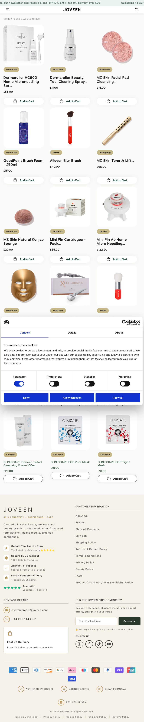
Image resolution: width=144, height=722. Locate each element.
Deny (26, 397)
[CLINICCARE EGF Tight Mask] (117, 430)
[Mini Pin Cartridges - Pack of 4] (70, 207)
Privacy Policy (85, 562)
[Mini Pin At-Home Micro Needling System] (117, 207)
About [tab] (119, 332)
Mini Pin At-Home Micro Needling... (112, 241)
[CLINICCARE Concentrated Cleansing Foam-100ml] (23, 430)
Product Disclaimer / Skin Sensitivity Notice (104, 582)
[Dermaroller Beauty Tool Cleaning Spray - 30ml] (70, 45)
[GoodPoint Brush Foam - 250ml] (24, 128)
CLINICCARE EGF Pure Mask (70, 462)
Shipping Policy (86, 542)
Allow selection (72, 397)
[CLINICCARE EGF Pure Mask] (70, 430)
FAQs (79, 575)
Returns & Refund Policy (91, 549)
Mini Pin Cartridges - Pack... (68, 241)
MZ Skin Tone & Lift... (115, 160)
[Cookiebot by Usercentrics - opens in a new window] (124, 322)
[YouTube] (109, 644)
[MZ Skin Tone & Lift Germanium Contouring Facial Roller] (117, 128)
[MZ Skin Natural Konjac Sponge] (24, 207)
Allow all (118, 397)
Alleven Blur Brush (65, 160)
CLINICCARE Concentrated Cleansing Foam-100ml (23, 463)
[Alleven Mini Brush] (117, 285)
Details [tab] (72, 332)
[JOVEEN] (72, 10)
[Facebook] (89, 644)
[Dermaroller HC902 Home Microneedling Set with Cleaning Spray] (24, 45)
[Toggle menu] (7, 10)
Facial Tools (11, 69)
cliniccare (58, 454)
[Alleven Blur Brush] (70, 128)
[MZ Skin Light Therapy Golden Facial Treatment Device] (24, 285)
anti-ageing (105, 152)
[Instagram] (79, 644)
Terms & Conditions (88, 555)
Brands (80, 522)
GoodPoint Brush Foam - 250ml (24, 162)
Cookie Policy (84, 569)
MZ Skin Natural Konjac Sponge (24, 241)
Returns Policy (121, 717)
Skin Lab (81, 535)
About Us (82, 515)
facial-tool (57, 231)
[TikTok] (99, 644)
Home (7, 19)
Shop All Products (87, 529)
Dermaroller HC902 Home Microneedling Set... (21, 81)
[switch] (54, 383)
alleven (56, 152)
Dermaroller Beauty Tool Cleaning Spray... (68, 79)
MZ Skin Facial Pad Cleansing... (113, 79)
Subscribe (129, 621)
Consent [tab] (25, 332)
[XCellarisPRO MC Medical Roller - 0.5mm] (70, 285)
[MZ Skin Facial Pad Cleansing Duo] (117, 45)
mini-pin (103, 231)
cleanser (10, 454)
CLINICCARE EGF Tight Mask (114, 463)
